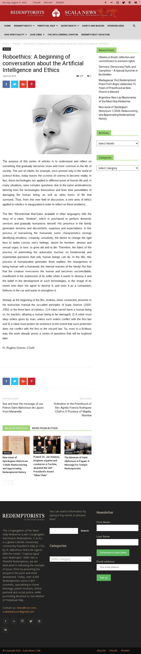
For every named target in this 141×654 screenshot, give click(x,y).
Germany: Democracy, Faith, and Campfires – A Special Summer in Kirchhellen (118, 70)
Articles (16, 43)
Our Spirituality (14, 34)
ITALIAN (36, 2)
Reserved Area (116, 25)
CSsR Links (36, 34)
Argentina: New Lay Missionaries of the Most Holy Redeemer (117, 99)
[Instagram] (117, 2)
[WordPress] (129, 2)
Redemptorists (23, 25)
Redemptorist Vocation (95, 34)
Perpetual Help (46, 25)
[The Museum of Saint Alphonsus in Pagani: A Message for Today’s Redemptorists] (77, 445)
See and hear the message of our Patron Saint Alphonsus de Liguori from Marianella (23, 407)
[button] (134, 26)
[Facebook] (105, 2)
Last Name (103, 536)
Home (7, 25)
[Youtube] (135, 2)
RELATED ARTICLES (16, 428)
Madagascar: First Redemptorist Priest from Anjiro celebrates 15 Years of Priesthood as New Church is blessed (117, 86)
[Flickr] (111, 2)
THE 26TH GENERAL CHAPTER (63, 34)
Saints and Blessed (93, 25)
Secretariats (68, 25)
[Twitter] (123, 2)
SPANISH (60, 2)
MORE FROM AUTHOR (45, 428)
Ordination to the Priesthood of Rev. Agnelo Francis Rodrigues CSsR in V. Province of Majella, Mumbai (72, 409)
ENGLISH (48, 2)
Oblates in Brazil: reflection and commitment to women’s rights (117, 59)
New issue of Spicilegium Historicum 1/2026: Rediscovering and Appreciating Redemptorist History (15, 465)
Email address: (106, 561)
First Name (103, 522)
